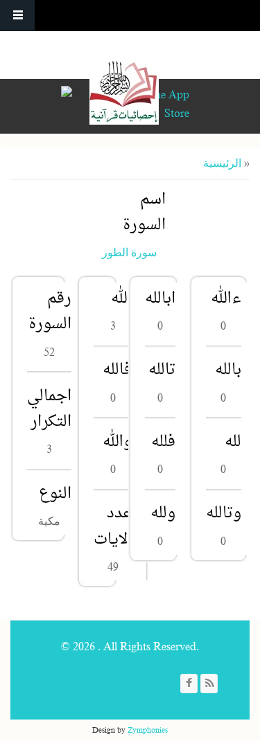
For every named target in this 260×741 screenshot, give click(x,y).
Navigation (17, 15)
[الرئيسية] (124, 90)
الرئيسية (222, 163)
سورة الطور (129, 253)
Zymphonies (148, 730)
